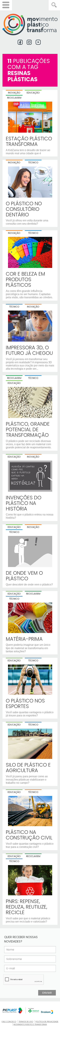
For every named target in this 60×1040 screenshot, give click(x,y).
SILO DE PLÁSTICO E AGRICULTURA (28, 767)
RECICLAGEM (14, 97)
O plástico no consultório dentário (24, 209)
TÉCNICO (33, 162)
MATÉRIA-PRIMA (24, 639)
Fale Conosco (9, 1021)
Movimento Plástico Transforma (30, 1024)
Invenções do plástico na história (23, 503)
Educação (14, 383)
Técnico (33, 378)
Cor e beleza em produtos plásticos (25, 279)
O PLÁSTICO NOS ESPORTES (25, 703)
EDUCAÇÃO (33, 92)
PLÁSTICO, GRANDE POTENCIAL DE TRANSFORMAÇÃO (28, 429)
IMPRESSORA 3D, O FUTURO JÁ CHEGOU (29, 350)
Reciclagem (14, 378)
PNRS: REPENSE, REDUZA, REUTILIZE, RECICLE (26, 907)
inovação (33, 456)
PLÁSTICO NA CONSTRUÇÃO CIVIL (29, 835)
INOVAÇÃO (14, 92)
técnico (14, 532)
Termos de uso (25, 1021)
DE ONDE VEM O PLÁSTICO (24, 575)
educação (14, 456)
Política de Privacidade (47, 1021)
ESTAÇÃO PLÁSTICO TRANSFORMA (29, 141)
